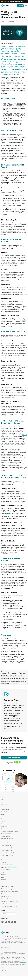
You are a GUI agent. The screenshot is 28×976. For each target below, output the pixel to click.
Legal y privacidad (22, 962)
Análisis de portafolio (6, 833)
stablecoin (10, 136)
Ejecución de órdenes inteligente (9, 831)
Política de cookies (6, 896)
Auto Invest (4, 826)
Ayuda (2, 872)
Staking (3, 823)
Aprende (3, 879)
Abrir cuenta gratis (14, 757)
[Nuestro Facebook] (15, 922)
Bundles (3, 821)
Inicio (2, 799)
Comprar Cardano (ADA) (7, 853)
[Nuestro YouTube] (5, 922)
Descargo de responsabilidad (9, 906)
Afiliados (3, 874)
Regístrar (20, 5)
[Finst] (5, 5)
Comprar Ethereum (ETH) (7, 848)
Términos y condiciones (7, 886)
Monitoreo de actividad (7, 838)
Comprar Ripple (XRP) (7, 850)
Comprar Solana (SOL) (7, 855)
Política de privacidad (6, 894)
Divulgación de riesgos (7, 889)
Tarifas (3, 807)
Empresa (3, 862)
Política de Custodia (6, 898)
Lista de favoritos (5, 836)
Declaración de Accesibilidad (8, 903)
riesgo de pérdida (12, 673)
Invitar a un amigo (5, 869)
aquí (2, 967)
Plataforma (4, 804)
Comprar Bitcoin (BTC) (7, 845)
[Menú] (26, 6)
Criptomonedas (5, 809)
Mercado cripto (5, 828)
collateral (8, 513)
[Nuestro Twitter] (2, 922)
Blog (2, 877)
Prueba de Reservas (6, 864)
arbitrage (15, 501)
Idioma (3, 910)
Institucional (4, 802)
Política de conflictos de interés (9, 891)
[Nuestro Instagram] (12, 922)
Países (3, 814)
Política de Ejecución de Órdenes (10, 901)
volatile (24, 320)
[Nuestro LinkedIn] (8, 922)
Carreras (9, 867)
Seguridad (4, 812)
